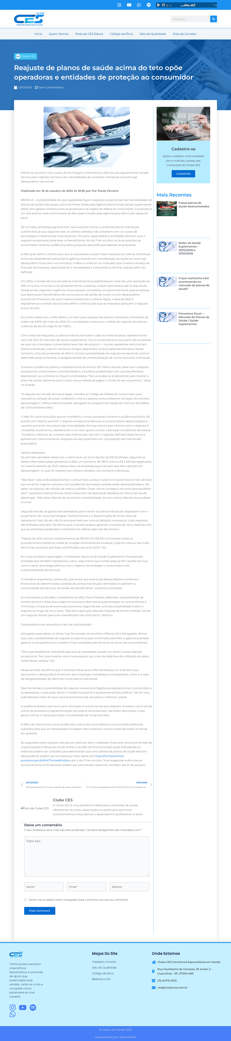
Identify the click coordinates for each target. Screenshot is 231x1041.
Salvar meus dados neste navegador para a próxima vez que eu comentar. (78, 899)
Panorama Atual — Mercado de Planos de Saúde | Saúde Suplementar (194, 319)
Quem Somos (58, 34)
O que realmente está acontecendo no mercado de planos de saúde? (194, 283)
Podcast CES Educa (89, 34)
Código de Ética (121, 34)
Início (38, 34)
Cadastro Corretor (104, 962)
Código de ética (103, 973)
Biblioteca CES (101, 979)
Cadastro (183, 173)
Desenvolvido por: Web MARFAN (115, 1037)
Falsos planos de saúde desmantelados (194, 204)
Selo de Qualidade (153, 34)
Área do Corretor (185, 34)
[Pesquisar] (213, 19)
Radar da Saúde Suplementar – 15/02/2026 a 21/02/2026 (190, 248)
